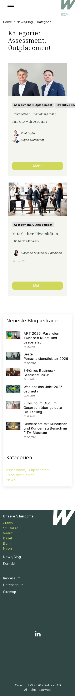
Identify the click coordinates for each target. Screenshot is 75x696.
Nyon (7, 548)
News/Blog (12, 557)
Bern (7, 543)
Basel (7, 538)
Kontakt (9, 563)
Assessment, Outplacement (33, 105)
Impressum (11, 578)
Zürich (8, 523)
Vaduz (8, 533)
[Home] (68, 9)
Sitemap (9, 592)
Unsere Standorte (18, 516)
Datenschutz (13, 585)
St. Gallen (11, 528)
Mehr (37, 166)
